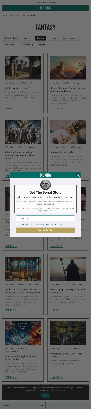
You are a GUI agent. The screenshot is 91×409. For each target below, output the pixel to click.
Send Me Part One (45, 230)
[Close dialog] (78, 175)
